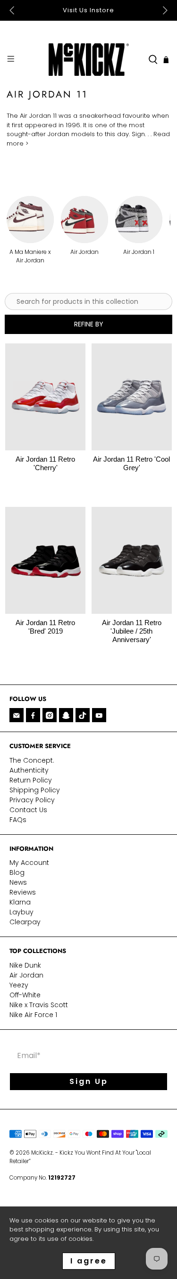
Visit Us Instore (88, 10)
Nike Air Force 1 (33, 1014)
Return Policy (30, 780)
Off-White (25, 995)
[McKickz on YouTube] (99, 715)
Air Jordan (26, 975)
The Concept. (31, 760)
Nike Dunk (25, 965)
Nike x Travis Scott (38, 1005)
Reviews (22, 892)
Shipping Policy (34, 790)
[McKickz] (88, 59)
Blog (17, 872)
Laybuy (21, 912)
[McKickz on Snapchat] (66, 715)
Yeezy (18, 985)
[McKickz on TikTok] (83, 715)
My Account (29, 862)
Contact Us (28, 810)
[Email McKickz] (16, 715)
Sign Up (88, 1081)
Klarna (20, 902)
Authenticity (29, 770)
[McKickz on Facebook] (33, 715)
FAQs (17, 819)
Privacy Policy (32, 800)
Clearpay (25, 922)
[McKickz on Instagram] (49, 715)
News (18, 882)
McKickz (42, 1153)
